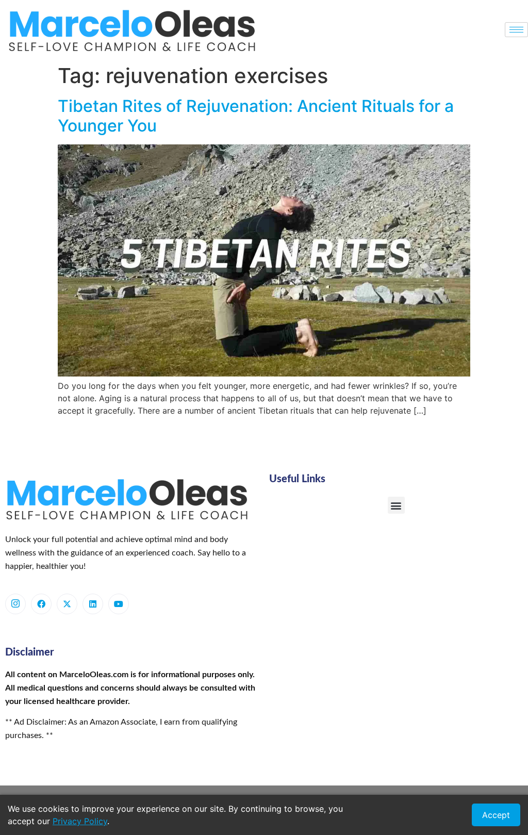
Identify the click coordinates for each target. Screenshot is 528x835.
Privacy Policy (80, 821)
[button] (396, 505)
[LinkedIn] (92, 604)
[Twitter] (67, 604)
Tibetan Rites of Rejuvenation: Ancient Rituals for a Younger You (256, 116)
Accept (496, 815)
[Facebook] (41, 604)
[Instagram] (15, 604)
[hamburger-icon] (516, 29)
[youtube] (118, 604)
